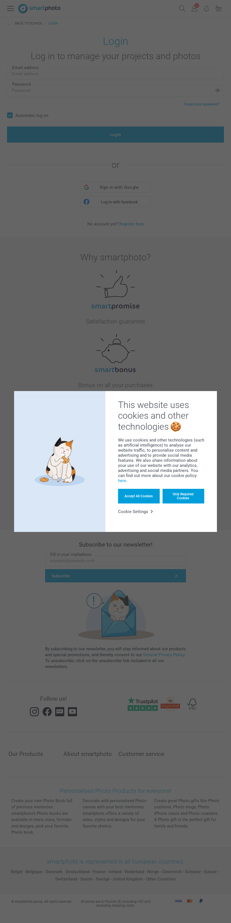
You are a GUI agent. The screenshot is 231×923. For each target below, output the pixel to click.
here (122, 480)
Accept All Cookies (139, 496)
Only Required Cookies (183, 496)
